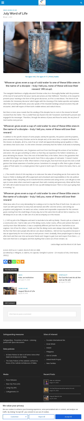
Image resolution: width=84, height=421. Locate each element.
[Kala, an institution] (10, 278)
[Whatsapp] (14, 262)
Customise (14, 417)
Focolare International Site (55, 340)
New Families (51, 363)
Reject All (41, 417)
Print (51, 76)
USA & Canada (51, 355)
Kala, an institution (26, 277)
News (5, 10)
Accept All (68, 417)
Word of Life (12, 10)
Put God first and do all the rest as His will (70, 279)
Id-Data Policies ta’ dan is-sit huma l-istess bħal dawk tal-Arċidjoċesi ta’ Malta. (22, 356)
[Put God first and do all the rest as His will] (50, 278)
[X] (10, 262)
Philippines (50, 352)
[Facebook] (5, 262)
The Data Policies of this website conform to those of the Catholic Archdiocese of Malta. (22, 362)
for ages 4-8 (30, 76)
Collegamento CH (12, 392)
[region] (42, 411)
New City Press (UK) (13, 384)
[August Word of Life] (10, 290)
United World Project (53, 359)
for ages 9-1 (41, 76)
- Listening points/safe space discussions (19, 341)
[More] (22, 262)
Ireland (48, 348)
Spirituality (63, 275)
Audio (56, 76)
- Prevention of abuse (20, 340)
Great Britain (50, 344)
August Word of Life (26, 291)
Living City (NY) (11, 388)
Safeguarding (8, 340)
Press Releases (11, 380)
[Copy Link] (18, 262)
